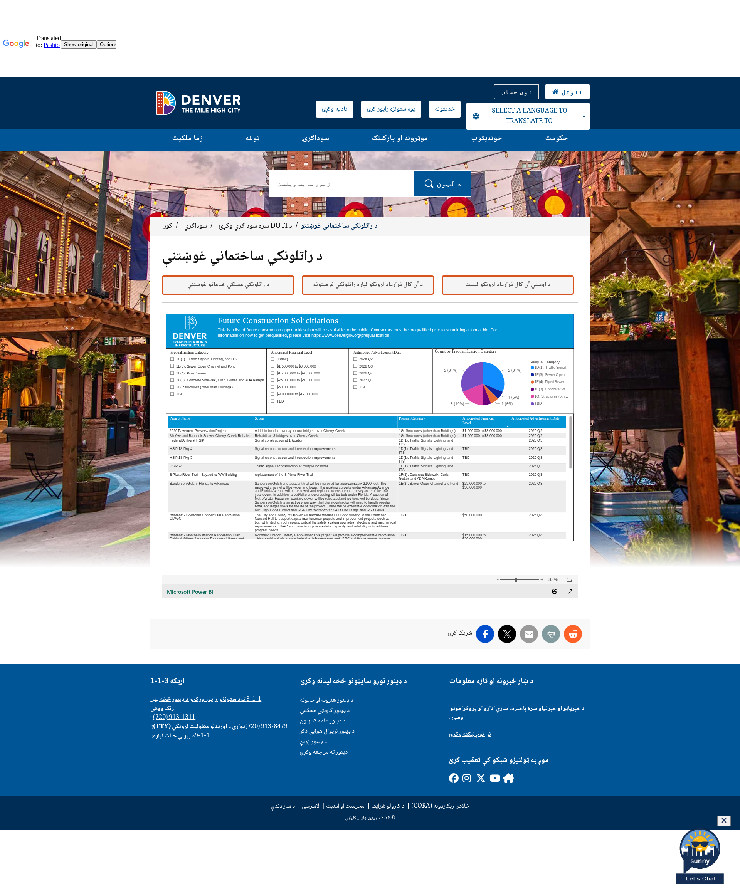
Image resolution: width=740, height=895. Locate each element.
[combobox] (528, 116)
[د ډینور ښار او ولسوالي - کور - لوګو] (198, 103)
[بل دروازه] (507, 778)
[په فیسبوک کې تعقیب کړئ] (453, 778)
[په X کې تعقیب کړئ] (480, 778)
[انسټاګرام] (466, 778)
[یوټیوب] (493, 778)
